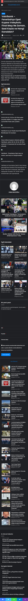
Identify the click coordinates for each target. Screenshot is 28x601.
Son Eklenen (14, 361)
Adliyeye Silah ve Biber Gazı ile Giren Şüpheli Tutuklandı (17, 495)
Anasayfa (5, 10)
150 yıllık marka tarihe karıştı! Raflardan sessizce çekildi (17, 433)
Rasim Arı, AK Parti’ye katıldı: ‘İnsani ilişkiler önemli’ (21, 256)
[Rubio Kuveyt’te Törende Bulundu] (6, 473)
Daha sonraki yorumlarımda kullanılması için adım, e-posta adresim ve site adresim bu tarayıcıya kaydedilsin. (13, 348)
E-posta (3, 333)
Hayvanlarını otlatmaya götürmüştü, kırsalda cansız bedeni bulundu (18, 514)
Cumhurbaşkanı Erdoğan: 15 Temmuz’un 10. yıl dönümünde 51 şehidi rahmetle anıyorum (7, 273)
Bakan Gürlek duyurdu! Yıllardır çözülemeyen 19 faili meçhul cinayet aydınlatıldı (20, 291)
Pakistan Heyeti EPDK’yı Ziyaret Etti (6, 289)
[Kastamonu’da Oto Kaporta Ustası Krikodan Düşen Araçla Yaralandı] (6, 522)
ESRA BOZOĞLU (7, 35)
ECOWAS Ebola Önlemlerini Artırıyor (17, 488)
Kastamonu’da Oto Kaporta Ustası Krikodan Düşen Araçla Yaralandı (18, 521)
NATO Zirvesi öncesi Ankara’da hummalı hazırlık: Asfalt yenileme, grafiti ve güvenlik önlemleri (18, 505)
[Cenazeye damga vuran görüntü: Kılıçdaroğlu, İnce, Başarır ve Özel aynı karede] (21, 265)
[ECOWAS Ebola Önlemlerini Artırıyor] (6, 489)
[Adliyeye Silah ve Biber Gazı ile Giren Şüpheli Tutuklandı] (6, 496)
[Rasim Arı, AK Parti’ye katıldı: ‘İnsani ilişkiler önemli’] (21, 249)
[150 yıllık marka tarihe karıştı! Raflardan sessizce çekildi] (6, 434)
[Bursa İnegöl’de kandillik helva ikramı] (6, 376)
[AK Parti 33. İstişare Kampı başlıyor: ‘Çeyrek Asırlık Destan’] (5, 91)
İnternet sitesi (4, 339)
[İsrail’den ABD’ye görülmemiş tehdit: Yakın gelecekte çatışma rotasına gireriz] (6, 480)
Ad (2, 327)
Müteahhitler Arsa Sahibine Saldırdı (6, 255)
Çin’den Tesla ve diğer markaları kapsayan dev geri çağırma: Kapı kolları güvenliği (18, 394)
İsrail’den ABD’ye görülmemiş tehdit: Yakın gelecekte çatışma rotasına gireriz (18, 480)
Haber (9, 10)
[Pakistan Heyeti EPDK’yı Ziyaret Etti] (7, 283)
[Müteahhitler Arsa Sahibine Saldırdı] (7, 249)
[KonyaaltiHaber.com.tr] (14, 5)
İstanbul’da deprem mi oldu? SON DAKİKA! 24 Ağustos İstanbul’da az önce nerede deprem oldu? (18, 384)
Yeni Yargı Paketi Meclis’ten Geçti (16, 465)
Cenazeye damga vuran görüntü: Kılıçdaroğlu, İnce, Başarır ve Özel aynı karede (20, 273)
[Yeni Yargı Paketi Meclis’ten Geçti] (6, 466)
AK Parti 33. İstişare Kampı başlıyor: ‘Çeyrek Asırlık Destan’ (18, 91)
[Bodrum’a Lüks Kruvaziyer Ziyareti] (6, 403)
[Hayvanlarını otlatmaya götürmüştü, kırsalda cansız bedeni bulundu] (6, 515)
